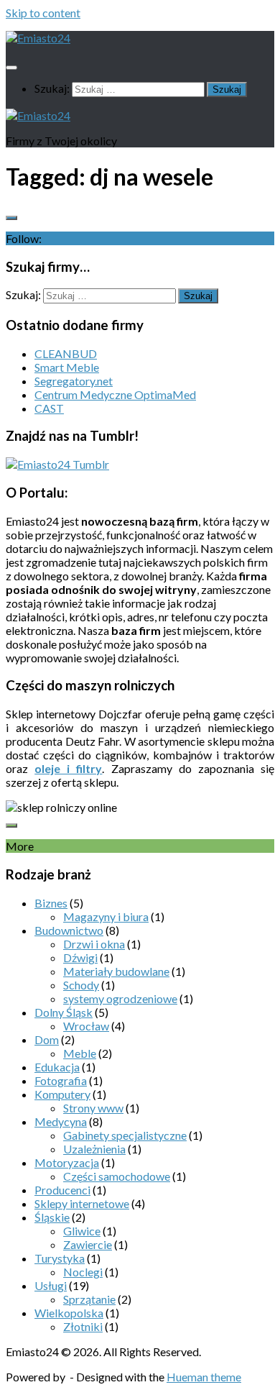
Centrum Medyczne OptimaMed (115, 394)
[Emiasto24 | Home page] (38, 38)
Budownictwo (68, 930)
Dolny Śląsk (63, 1012)
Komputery (62, 1094)
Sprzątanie (89, 1299)
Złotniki (83, 1326)
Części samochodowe (116, 1176)
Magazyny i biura (106, 916)
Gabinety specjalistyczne (125, 1135)
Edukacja (57, 1067)
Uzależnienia (94, 1149)
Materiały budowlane (116, 971)
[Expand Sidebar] (11, 218)
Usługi (50, 1285)
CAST (49, 408)
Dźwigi (80, 957)
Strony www (93, 1108)
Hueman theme (204, 1376)
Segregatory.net (73, 381)
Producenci (62, 1190)
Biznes (50, 903)
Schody (81, 985)
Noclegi (83, 1272)
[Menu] (11, 67)
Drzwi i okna (94, 944)
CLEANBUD (65, 353)
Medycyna (60, 1121)
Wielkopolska (68, 1312)
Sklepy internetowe (81, 1203)
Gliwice (82, 1231)
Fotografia (60, 1080)
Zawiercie (87, 1244)
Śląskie (52, 1217)
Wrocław (86, 1026)
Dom (46, 1039)
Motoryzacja (66, 1162)
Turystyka (59, 1258)
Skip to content (43, 12)
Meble (79, 1053)
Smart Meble (66, 367)
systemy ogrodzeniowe (120, 998)
